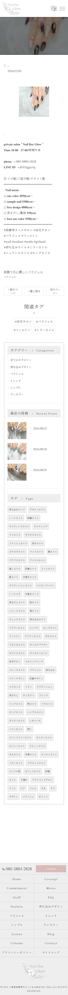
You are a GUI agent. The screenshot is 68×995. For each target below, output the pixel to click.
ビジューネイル (17, 745)
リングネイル (16, 703)
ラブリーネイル (32, 636)
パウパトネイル (17, 560)
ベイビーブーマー (45, 585)
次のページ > (55, 291)
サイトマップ (51, 952)
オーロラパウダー (39, 644)
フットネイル (48, 568)
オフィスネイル (33, 771)
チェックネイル (17, 619)
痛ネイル (52, 551)
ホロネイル (50, 636)
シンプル (15, 387)
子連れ (24, 779)
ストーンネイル (37, 745)
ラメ (52, 788)
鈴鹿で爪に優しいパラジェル (23, 272)
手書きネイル (29, 576)
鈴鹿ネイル (30, 568)
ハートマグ (14, 593)
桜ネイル (34, 602)
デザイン (13, 796)
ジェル (33, 788)
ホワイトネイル (17, 653)
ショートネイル (17, 610)
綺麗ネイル (33, 517)
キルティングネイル (19, 526)
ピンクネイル (16, 712)
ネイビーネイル (44, 737)
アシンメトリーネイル (20, 737)
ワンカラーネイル (39, 653)
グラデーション (45, 686)
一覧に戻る (34, 291)
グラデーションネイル (20, 585)
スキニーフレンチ (34, 661)
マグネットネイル (36, 762)
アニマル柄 (14, 771)
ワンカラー (17, 394)
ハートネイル (16, 517)
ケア (22, 788)
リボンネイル (16, 762)
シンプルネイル (35, 712)
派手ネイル (37, 543)
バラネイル (47, 703)
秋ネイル (31, 703)
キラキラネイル (33, 534)
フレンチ (43, 695)
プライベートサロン (42, 779)
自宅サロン (14, 661)
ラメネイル (14, 534)
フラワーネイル (17, 627)
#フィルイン (22, 330)
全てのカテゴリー (20, 360)
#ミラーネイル (44, 330)
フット (12, 788)
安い (29, 729)
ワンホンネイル (49, 754)
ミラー (28, 686)
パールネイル (36, 551)
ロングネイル (50, 627)
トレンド (15, 381)
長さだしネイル (17, 602)
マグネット (14, 686)
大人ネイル (14, 754)
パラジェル (10, 277)
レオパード (35, 720)
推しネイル (14, 568)
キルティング (40, 526)
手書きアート (32, 593)
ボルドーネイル (17, 720)
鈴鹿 (47, 771)
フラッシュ (28, 796)
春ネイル (34, 610)
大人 (43, 788)
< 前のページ (13, 291)
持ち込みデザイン (20, 367)
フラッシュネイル (18, 543)
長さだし (13, 695)
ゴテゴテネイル (17, 551)
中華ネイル (30, 754)
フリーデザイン (17, 678)
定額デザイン (36, 678)
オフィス (43, 796)
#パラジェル (44, 321)
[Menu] (62, 8)
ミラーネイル (15, 729)
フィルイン (14, 636)
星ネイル (13, 576)
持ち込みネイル (38, 619)
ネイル (12, 779)
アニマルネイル (37, 560)
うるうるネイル (17, 644)
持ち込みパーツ (17, 509)
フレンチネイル (17, 669)
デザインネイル (37, 509)
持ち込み (50, 669)
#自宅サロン (23, 321)
